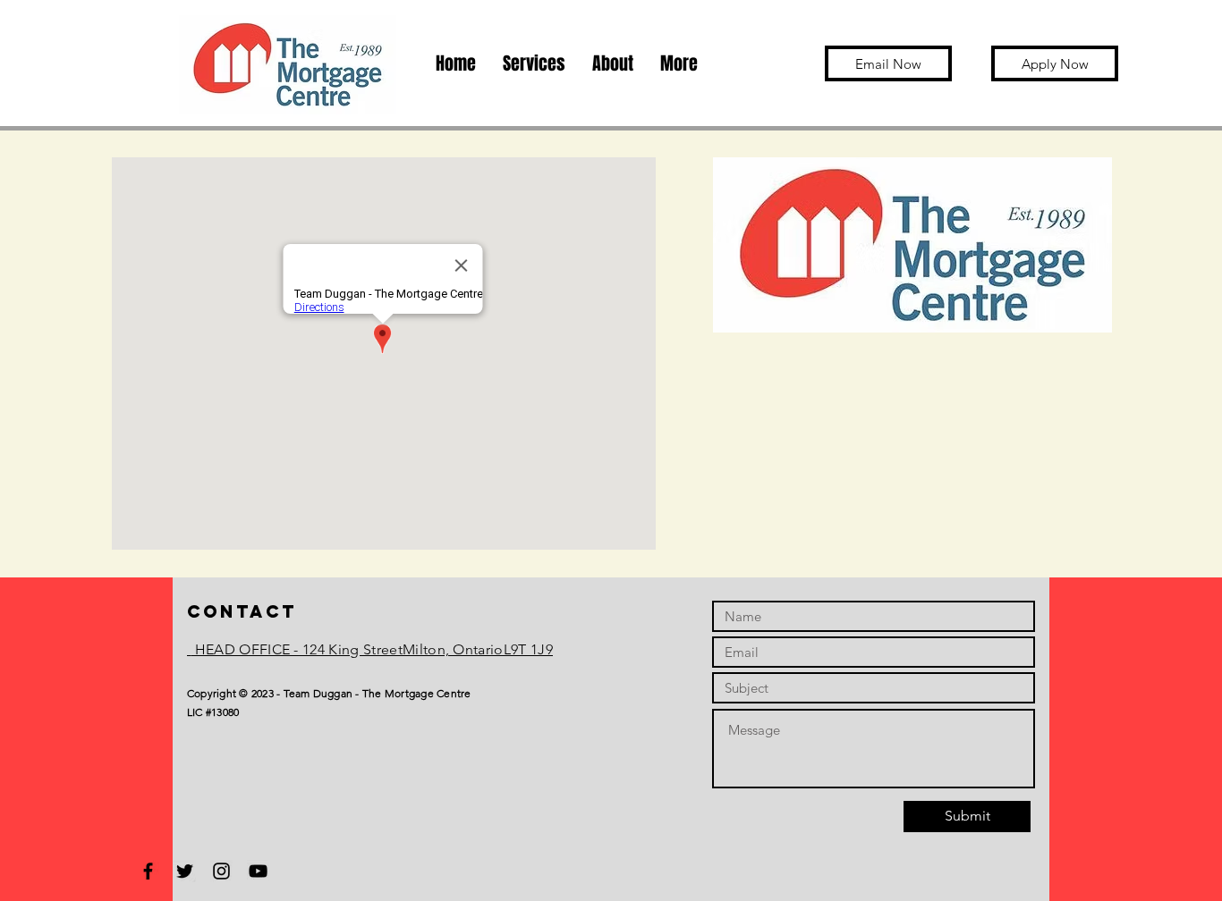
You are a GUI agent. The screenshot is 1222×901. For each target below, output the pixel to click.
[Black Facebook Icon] (148, 871)
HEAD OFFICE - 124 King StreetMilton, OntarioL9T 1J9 (372, 649)
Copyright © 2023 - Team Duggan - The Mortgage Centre (329, 693)
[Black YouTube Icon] (258, 871)
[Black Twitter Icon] (185, 871)
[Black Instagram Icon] (221, 871)
